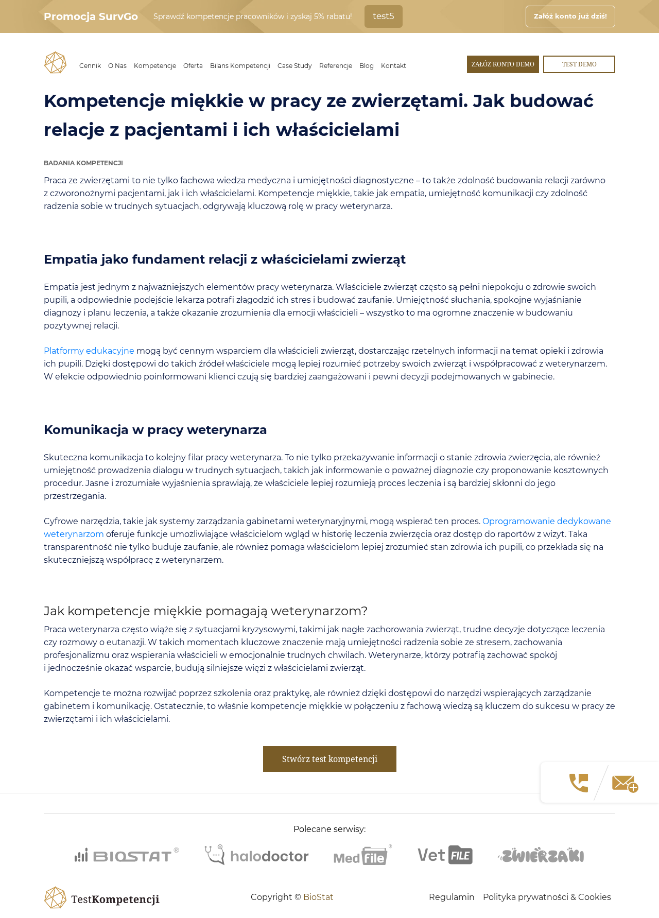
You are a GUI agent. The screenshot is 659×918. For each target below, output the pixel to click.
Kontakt (393, 66)
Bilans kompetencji (240, 66)
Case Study (295, 66)
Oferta (193, 66)
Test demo (579, 64)
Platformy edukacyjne (89, 351)
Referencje (335, 66)
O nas (117, 66)
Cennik (90, 66)
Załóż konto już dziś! (570, 16)
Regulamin (452, 897)
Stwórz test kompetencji (329, 759)
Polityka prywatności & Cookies (547, 897)
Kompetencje (155, 66)
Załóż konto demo (503, 64)
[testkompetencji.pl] (55, 62)
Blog (366, 66)
